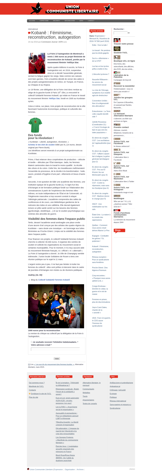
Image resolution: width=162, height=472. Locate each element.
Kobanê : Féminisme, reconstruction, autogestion (100, 249)
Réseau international (118, 401)
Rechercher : (119, 29)
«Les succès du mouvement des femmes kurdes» (54, 364)
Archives (56, 21)
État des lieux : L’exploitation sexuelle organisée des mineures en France (67, 449)
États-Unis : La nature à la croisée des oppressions (101, 217)
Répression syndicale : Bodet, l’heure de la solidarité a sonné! (67, 391)
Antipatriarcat (115, 386)
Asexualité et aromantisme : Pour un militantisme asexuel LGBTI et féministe (67, 415)
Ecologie (113, 394)
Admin (132, 469)
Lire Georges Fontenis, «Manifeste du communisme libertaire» (67, 440)
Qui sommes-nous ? (37, 383)
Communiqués (88, 389)
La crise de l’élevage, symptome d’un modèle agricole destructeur (101, 92)
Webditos (86, 393)
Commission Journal (49, 42)
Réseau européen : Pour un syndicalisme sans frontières (100, 259)
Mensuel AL (94, 39)
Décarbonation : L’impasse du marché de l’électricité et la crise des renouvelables (67, 431)
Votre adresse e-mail (41, 345)
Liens (81, 21)
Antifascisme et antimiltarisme (121, 383)
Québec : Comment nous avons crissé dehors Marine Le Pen (100, 227)
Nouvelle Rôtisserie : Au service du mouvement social (100, 82)
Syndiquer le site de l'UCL (41, 394)
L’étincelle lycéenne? (100, 74)
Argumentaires (88, 400)
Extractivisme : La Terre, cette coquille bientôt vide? (101, 114)
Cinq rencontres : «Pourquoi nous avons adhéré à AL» (101, 278)
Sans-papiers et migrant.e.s (120, 405)
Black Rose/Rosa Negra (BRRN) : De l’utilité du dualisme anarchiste (65, 458)
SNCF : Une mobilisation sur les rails (99, 206)
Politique (113, 397)
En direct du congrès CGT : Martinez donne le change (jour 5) (100, 196)
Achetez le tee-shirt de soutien (41, 145)
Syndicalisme (115, 408)
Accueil (32, 21)
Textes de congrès (90, 404)
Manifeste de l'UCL (36, 386)
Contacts (32, 390)
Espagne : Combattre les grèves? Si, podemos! (100, 238)
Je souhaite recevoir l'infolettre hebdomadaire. (55, 342)
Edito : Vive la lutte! (100, 45)
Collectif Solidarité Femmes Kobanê (54, 280)
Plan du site (33, 397)
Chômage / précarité (118, 390)
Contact (91, 21)
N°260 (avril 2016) (102, 41)
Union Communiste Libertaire (41, 469)
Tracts (85, 396)
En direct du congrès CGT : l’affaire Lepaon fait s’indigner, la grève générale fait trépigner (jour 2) (101, 156)
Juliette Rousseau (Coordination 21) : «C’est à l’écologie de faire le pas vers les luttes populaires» (101, 127)
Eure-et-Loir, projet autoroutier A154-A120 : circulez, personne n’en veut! (67, 400)
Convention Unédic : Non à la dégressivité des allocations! (100, 103)
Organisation (70, 21)
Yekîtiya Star (54, 98)
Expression (44, 21)
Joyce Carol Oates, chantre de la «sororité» (99, 310)
